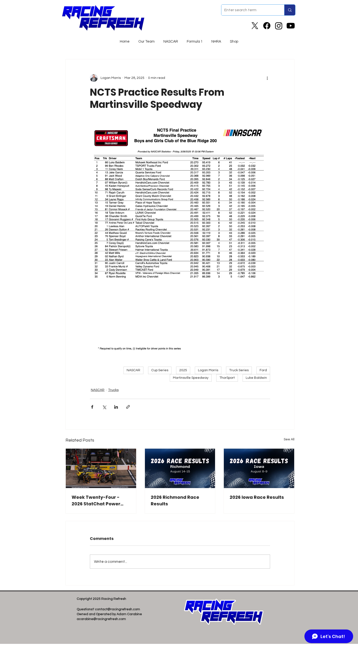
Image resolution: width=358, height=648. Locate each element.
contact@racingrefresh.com (117, 609)
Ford (263, 370)
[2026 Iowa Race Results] (259, 468)
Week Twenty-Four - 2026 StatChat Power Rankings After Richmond (96, 500)
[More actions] (267, 78)
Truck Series (239, 370)
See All (289, 439)
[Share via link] (128, 407)
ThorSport (227, 378)
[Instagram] (278, 25)
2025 (183, 370)
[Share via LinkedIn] (116, 407)
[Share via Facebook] (92, 407)
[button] (170, 39)
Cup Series (159, 370)
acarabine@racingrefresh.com (101, 619)
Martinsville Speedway (190, 378)
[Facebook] (267, 25)
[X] (255, 25)
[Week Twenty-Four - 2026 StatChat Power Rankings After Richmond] (101, 468)
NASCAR (133, 370)
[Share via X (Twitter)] (104, 407)
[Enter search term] (289, 10)
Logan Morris (208, 370)
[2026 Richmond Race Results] (180, 468)
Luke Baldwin (256, 378)
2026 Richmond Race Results (175, 500)
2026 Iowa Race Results (257, 497)
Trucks (113, 390)
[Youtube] (290, 25)
